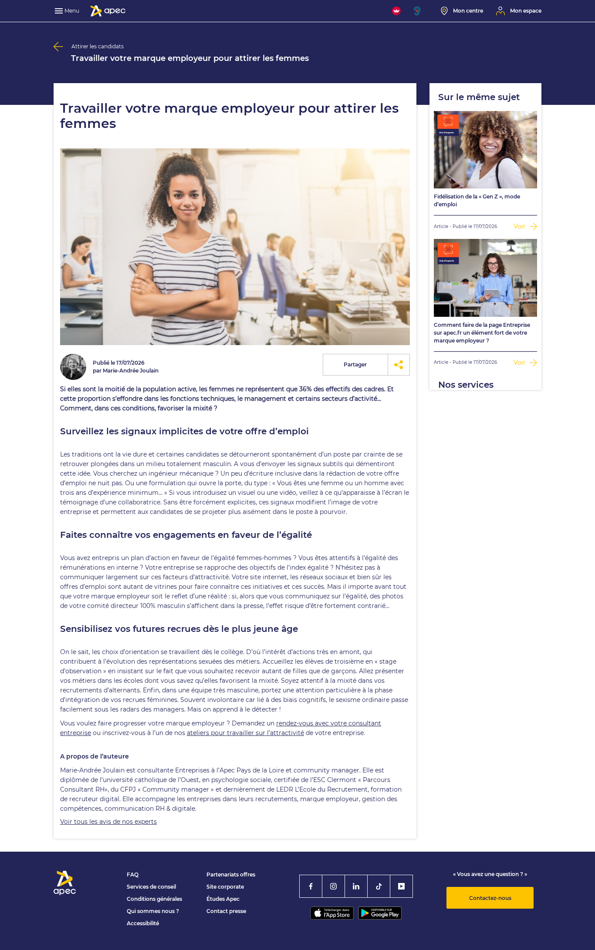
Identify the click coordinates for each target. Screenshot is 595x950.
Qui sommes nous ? (153, 911)
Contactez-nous (490, 898)
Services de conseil (151, 886)
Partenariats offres (230, 874)
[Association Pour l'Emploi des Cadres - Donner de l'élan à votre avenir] (108, 11)
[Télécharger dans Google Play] (380, 913)
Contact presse (226, 911)
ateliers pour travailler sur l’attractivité (245, 733)
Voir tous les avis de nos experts (108, 822)
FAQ (133, 874)
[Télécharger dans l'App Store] (332, 913)
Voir (520, 226)
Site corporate (225, 886)
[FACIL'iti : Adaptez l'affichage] (396, 11)
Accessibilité (143, 923)
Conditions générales (154, 899)
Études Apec (223, 899)
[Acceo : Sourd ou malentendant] (420, 11)
